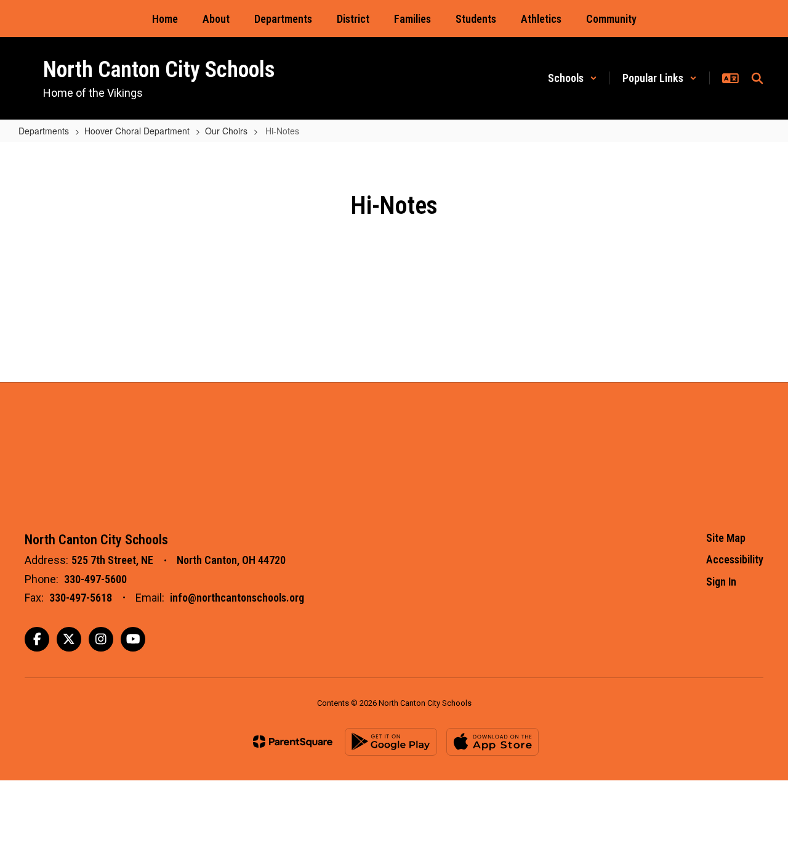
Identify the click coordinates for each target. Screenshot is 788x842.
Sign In (721, 581)
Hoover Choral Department (137, 131)
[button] (572, 78)
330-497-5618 (80, 597)
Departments (43, 131)
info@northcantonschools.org (237, 597)
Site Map (726, 537)
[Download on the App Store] (492, 742)
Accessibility (734, 559)
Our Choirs (226, 131)
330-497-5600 (95, 579)
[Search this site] (757, 78)
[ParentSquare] (293, 741)
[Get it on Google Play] (391, 742)
